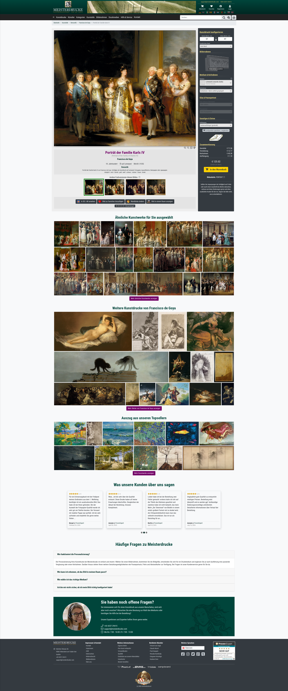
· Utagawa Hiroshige (155, 656)
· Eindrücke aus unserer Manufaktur (128, 656)
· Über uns (88, 662)
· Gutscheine (121, 659)
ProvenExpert (80, 523)
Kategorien (80, 17)
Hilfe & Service (126, 17)
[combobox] (216, 46)
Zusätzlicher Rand (205, 43)
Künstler (71, 17)
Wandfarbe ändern (136, 201)
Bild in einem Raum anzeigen (161, 201)
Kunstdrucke (61, 17)
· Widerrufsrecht (90, 656)
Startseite (57, 23)
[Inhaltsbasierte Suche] (228, 17)
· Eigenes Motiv (122, 646)
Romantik (73, 23)
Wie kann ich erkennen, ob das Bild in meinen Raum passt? (82, 572)
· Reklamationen (90, 659)
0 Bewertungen (129, 206)
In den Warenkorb (217, 169)
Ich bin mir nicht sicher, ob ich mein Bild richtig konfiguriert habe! (84, 587)
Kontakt (137, 17)
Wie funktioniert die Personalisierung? (73, 554)
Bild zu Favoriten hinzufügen (112, 201)
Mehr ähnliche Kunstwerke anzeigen (144, 298)
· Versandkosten (122, 651)
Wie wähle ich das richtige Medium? (72, 579)
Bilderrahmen (101, 17)
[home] (53, 17)
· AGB (87, 651)
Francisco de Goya (84, 23)
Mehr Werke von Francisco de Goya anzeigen (144, 408)
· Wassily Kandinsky (155, 654)
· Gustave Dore (153, 659)
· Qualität (120, 654)
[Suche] (224, 17)
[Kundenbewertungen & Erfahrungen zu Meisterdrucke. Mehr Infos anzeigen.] (224, 651)
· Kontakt (88, 646)
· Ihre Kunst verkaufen (124, 648)
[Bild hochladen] (234, 17)
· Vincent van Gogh (155, 646)
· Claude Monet (154, 648)
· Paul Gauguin (153, 651)
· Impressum (89, 648)
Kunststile (90, 17)
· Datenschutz (89, 654)
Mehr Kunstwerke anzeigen (144, 473)
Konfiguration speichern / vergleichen (217, 130)
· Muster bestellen (122, 662)
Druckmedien (114, 17)
